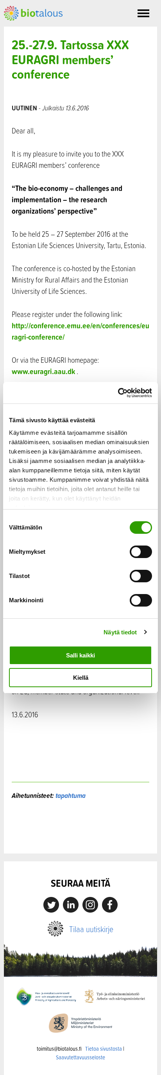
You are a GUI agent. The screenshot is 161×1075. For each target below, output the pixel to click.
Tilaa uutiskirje (91, 929)
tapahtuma (70, 795)
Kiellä (80, 677)
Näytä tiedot (120, 632)
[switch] (141, 552)
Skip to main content (31, 29)
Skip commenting (80, 836)
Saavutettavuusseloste (80, 1057)
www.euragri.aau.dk (43, 371)
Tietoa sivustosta (103, 1048)
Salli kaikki (80, 655)
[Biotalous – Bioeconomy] (33, 12)
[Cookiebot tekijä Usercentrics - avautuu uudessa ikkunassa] (118, 393)
